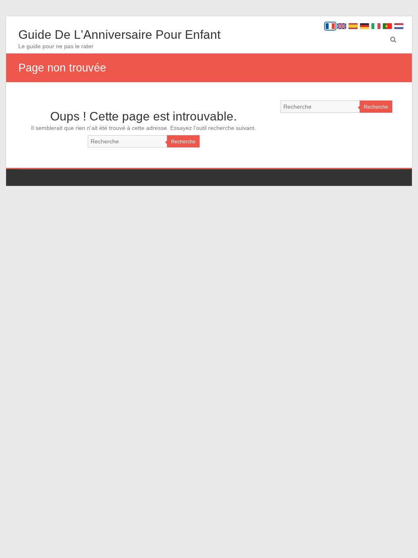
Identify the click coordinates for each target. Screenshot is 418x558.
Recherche (183, 142)
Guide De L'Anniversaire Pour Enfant (119, 34)
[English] (342, 26)
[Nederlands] (399, 26)
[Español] (353, 26)
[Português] (387, 26)
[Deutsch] (364, 26)
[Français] (330, 26)
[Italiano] (376, 26)
